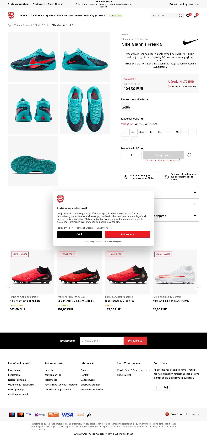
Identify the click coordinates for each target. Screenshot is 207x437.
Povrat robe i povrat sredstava (60, 384)
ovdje (160, 60)
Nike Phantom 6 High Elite (25, 300)
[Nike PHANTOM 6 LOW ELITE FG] (79, 272)
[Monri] (39, 414)
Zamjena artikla (52, 374)
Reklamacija (50, 379)
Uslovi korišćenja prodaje (57, 389)
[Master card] (20, 414)
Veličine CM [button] (151, 124)
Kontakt (85, 374)
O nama (85, 370)
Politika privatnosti (18, 394)
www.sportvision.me (89, 433)
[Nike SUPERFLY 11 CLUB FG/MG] (175, 272)
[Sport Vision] (11, 15)
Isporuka (49, 370)
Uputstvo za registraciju (21, 384)
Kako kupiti (14, 370)
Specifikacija (130, 204)
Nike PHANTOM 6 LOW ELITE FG (75, 300)
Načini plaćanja (16, 389)
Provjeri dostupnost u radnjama (143, 216)
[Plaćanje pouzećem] (89, 414)
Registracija (14, 374)
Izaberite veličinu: (132, 118)
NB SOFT (110, 433)
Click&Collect (124, 374)
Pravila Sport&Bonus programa (133, 370)
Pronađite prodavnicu (92, 389)
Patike (46, 25)
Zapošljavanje (88, 379)
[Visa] (29, 414)
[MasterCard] (80, 414)
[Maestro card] (12, 414)
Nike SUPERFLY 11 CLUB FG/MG (171, 300)
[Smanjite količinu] (124, 155)
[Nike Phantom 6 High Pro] (127, 272)
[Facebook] (157, 387)
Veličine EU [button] (127, 124)
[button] (30, 15)
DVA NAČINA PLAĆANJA (106, 3)
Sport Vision (14, 25)
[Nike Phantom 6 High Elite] (32, 272)
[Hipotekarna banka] (53, 414)
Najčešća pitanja (17, 379)
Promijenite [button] (192, 414)
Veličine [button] (139, 124)
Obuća (37, 25)
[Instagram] (166, 387)
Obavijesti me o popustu (184, 86)
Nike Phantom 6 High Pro (120, 300)
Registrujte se (191, 4)
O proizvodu (129, 193)
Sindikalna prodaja (90, 384)
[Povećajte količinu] (139, 155)
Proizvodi (27, 25)
